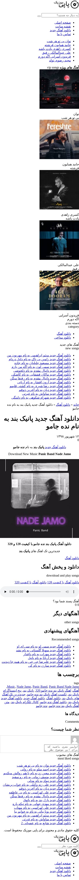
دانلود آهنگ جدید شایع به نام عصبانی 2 (46, 823)
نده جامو (41, 706)
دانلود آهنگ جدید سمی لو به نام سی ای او (44, 646)
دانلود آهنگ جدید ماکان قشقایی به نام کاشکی (41, 374)
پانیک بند (28, 690)
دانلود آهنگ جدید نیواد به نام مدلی (49, 781)
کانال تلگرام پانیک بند (25, 702)
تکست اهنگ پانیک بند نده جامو (47, 694)
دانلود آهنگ (64, 333)
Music (11, 686)
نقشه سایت (63, 26)
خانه (76, 404)
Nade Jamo (24, 686)
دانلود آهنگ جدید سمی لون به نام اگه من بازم (41, 367)
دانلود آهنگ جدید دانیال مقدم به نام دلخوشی (42, 370)
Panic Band (40, 686)
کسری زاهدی (55, 49)
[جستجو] (39, 847)
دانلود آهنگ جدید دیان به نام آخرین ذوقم (45, 390)
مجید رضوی (60, 60)
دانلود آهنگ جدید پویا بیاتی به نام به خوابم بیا (42, 811)
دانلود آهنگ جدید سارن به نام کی (49, 665)
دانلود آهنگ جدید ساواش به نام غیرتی (46, 393)
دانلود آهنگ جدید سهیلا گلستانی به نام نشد (43, 650)
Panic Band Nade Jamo (64, 686)
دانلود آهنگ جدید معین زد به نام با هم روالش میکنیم (37, 773)
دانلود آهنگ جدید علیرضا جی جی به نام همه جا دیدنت (36, 661)
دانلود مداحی (62, 337)
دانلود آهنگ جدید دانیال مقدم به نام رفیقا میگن (40, 378)
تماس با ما (64, 34)
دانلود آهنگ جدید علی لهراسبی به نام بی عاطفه (40, 792)
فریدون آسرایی (54, 56)
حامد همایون (58, 45)
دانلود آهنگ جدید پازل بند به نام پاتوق (47, 800)
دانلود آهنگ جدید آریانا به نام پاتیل (49, 658)
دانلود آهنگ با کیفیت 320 (30, 582)
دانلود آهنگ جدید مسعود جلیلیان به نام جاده (42, 363)
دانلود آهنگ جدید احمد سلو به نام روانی (45, 769)
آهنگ (76, 690)
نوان (59, 41)
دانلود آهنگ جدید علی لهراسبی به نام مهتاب (42, 807)
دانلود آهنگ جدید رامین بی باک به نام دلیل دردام (40, 359)
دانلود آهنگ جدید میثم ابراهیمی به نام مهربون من (39, 355)
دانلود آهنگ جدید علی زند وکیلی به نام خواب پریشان (37, 784)
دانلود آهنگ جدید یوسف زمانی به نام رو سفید (41, 777)
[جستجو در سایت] (39, 16)
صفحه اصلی (62, 22)
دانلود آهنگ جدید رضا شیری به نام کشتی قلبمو (40, 386)
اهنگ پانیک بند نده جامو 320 (53, 690)
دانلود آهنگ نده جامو (53, 702)
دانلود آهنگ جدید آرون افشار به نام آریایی (44, 382)
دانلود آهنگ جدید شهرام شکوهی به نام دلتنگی (41, 397)
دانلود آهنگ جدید (60, 30)
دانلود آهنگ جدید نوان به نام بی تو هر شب (44, 765)
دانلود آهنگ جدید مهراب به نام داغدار (47, 654)
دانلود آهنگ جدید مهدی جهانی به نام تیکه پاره (42, 804)
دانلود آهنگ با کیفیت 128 (63, 582)
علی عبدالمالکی (56, 52)
